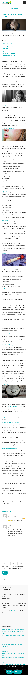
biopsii (4, 288)
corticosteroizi (13, 345)
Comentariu (4, 547)
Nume (3, 560)
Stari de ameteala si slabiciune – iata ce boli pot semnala (13, 629)
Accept (9, 671)
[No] (26, 670)
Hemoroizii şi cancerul (6, 639)
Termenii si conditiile (15, 610)
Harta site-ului (4, 621)
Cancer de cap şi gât (6, 646)
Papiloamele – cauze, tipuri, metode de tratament (12, 644)
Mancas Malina (4, 498)
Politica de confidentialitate (11, 612)
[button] (24, 2)
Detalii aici (18, 671)
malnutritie (18, 214)
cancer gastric (15, 406)
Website (20, 560)
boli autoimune (6, 113)
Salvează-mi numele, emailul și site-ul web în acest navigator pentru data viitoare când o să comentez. (13, 567)
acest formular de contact (18, 616)
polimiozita (20, 63)
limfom (21, 406)
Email (11, 560)
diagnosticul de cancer (9, 434)
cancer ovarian (10, 406)
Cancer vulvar (4, 651)
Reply (4, 518)
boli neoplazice (7, 450)
